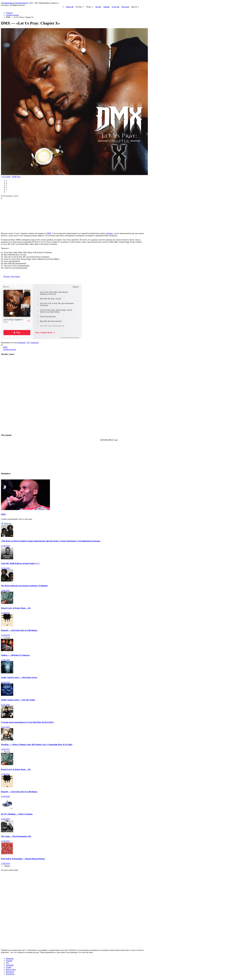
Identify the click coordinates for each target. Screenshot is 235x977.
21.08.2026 (5, 613)
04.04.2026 (5, 682)
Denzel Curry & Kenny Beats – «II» (16, 608)
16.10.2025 (5, 727)
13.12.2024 (6, 177)
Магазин (125, 7)
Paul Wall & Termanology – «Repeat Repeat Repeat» (23, 859)
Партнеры (10, 974)
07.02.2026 (5, 705)
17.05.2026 (5, 660)
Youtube (9, 961)
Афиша (106, 7)
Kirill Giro (16, 177)
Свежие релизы (9, 349)
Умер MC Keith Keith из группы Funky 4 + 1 (20, 563)
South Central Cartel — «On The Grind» (18, 700)
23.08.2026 (5, 568)
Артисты (115, 7)
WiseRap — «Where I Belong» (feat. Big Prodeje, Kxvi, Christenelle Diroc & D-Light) (36, 744)
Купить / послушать (11, 276)
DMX (49, 233)
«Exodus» (109, 233)
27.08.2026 (5, 546)
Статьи (7, 638)
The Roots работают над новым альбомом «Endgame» (24, 586)
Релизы (7, 752)
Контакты (10, 972)
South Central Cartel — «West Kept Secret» (19, 677)
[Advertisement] (19, 214)
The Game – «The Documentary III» (16, 836)
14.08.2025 (5, 749)
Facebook (21, 342)
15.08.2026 (5, 863)
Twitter (8, 967)
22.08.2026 (5, 590)
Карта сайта (11, 969)
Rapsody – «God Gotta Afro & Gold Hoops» (19, 630)
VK (28, 342)
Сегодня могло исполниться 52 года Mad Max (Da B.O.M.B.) (27, 722)
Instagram (35, 342)
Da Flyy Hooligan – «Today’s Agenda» (17, 814)
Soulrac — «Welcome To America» (15, 655)
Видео (98, 7)
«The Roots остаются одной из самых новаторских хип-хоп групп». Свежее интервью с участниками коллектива (50, 541)
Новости (69, 7)
